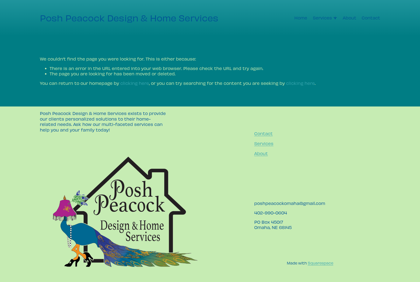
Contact (371, 17)
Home (300, 17)
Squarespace (320, 263)
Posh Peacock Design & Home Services (129, 17)
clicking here (134, 83)
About (349, 17)
